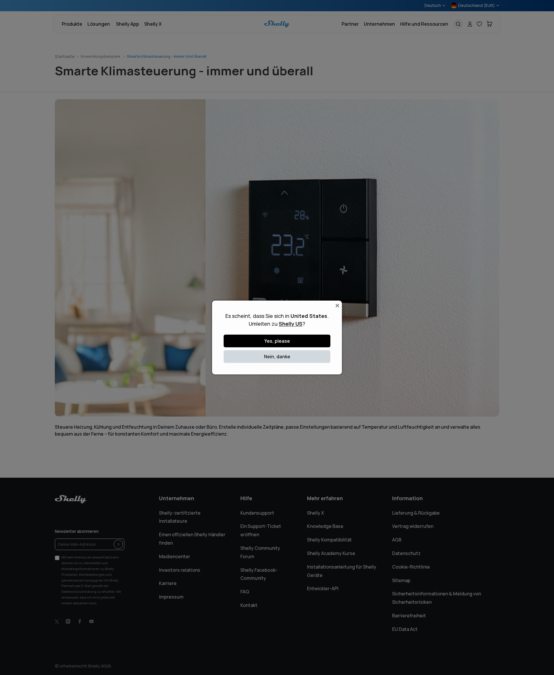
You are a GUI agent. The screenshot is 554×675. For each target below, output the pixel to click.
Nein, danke (277, 356)
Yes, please (277, 341)
